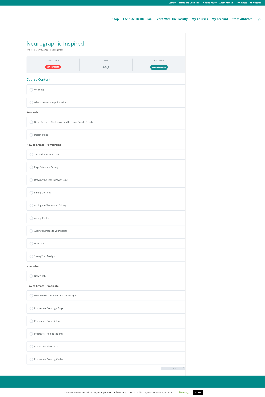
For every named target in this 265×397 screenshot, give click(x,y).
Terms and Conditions (190, 3)
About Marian (226, 3)
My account (220, 19)
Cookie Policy (210, 3)
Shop (115, 19)
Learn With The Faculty (172, 19)
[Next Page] (184, 368)
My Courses (241, 3)
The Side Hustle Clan (137, 19)
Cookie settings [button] (183, 392)
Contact (172, 3)
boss (31, 49)
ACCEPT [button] (198, 392)
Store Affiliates (242, 19)
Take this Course (159, 67)
